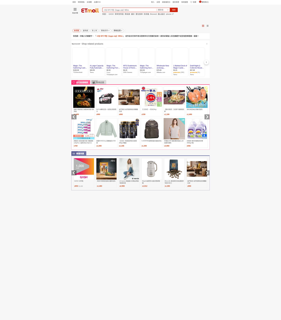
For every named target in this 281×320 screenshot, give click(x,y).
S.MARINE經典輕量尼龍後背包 (151, 141)
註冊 (158, 2)
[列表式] (207, 26)
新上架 (94, 30)
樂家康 (127, 14)
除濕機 (146, 14)
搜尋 (174, 10)
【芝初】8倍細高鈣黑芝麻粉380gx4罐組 (128, 142)
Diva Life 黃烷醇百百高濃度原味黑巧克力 (174, 182)
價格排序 (104, 30)
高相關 (76, 30)
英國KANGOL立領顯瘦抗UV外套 (106, 142)
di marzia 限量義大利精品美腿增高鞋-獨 (129, 182)
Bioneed (153, 14)
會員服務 (184, 2)
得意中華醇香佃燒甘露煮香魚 (106, 181)
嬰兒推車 (139, 14)
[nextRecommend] (207, 116)
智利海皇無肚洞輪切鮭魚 (195, 109)
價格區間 (117, 30)
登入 (152, 2)
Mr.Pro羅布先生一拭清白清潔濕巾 (106, 110)
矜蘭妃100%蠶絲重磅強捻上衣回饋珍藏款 (174, 142)
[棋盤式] (203, 26)
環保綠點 (81, 2)
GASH (111, 14)
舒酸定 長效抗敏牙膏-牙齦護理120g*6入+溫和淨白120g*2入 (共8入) (83, 142)
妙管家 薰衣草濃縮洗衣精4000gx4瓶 (195, 142)
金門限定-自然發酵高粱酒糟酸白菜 (128, 110)
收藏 (194, 2)
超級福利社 (166, 2)
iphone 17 (170, 14)
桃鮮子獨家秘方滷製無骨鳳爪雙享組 (84, 110)
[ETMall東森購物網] (90, 10)
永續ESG (97, 2)
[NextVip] (207, 172)
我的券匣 (176, 2)
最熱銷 (85, 30)
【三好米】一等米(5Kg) (149, 109)
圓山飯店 (161, 14)
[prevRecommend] (74, 116)
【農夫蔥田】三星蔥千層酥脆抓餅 (174, 110)
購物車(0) (204, 2)
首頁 (74, 2)
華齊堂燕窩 (119, 14)
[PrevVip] (74, 172)
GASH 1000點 (78, 181)
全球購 (89, 2)
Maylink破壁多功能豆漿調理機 (151, 182)
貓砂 (133, 14)
